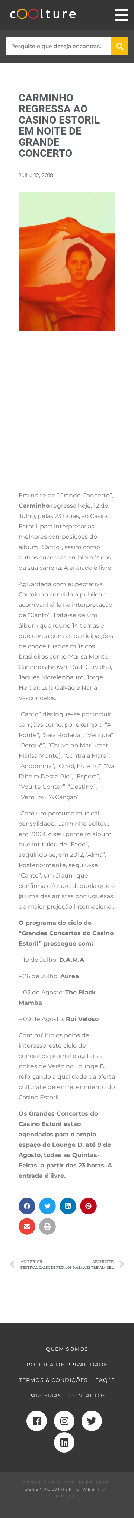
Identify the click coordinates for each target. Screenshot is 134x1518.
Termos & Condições (53, 1380)
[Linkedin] (64, 1442)
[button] (27, 1206)
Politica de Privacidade (67, 1364)
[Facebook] (36, 1421)
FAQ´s (105, 1380)
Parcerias (45, 1395)
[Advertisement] (67, 417)
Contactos (87, 1395)
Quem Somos (67, 1349)
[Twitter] (92, 1421)
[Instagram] (64, 1421)
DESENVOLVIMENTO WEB (60, 1489)
